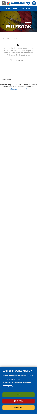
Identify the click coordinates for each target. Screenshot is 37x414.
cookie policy (7, 385)
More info (18, 407)
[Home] (18, 3)
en (4, 3)
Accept (18, 394)
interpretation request (18, 89)
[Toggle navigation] (34, 3)
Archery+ (26, 9)
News (8, 9)
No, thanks (18, 401)
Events (16, 9)
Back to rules (12, 38)
